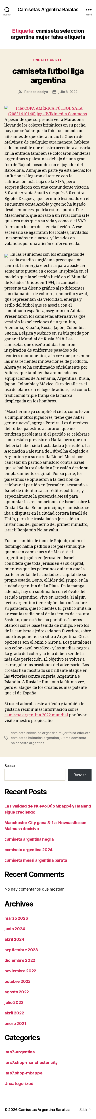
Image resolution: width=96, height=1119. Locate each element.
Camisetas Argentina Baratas (48, 9)
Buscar (9, 765)
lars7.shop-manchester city (31, 1062)
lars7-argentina (19, 1052)
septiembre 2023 (21, 949)
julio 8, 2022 (67, 92)
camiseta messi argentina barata (35, 860)
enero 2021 (15, 1023)
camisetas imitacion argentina (35, 738)
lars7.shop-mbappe (23, 1073)
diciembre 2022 (19, 960)
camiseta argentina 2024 (28, 849)
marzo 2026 (16, 918)
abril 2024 (14, 939)
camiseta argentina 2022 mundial (36, 715)
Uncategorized (48, 60)
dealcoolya (39, 92)
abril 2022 (14, 1013)
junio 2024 (14, 928)
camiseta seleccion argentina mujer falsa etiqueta (50, 733)
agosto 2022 (16, 992)
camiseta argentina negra (29, 839)
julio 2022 (13, 1002)
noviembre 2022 (20, 971)
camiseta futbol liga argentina (47, 75)
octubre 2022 (17, 981)
